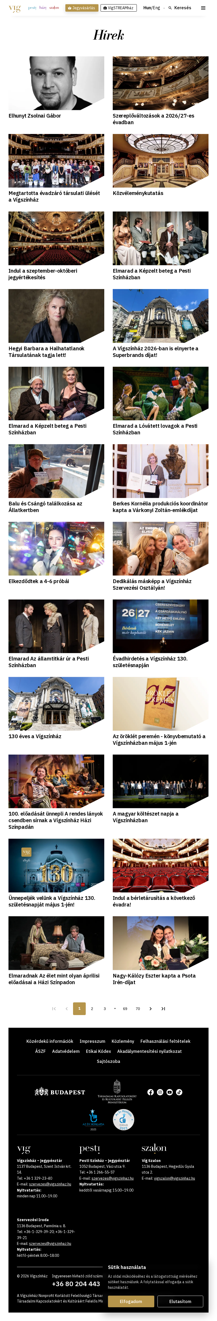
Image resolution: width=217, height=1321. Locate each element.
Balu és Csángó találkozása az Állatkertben (45, 507)
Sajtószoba (108, 1061)
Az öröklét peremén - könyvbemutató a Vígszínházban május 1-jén (159, 739)
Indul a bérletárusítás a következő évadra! (154, 901)
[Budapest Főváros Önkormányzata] (60, 1094)
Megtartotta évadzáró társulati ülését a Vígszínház (54, 196)
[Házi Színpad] (42, 8)
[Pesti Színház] (32, 8)
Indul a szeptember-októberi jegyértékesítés (42, 274)
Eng (156, 8)
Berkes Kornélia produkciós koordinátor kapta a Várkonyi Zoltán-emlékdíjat (160, 507)
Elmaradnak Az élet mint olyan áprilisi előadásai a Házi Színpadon (53, 979)
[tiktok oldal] (179, 1092)
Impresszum (92, 1041)
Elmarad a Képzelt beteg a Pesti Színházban (152, 274)
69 (125, 1009)
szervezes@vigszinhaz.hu (50, 1184)
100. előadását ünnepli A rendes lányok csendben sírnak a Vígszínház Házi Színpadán (55, 820)
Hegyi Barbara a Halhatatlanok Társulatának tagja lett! (46, 352)
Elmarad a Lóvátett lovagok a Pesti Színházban (155, 429)
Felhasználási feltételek (166, 1041)
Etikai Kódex (98, 1051)
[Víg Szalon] (54, 8)
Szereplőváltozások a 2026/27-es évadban (153, 119)
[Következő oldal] (150, 1008)
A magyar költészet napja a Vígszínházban (146, 817)
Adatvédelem (66, 1051)
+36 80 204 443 (76, 1284)
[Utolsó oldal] (163, 1008)
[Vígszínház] (14, 8)
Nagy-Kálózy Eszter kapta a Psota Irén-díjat (154, 979)
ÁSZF (40, 1051)
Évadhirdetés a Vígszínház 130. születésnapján (150, 662)
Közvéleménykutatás (138, 193)
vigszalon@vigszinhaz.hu (174, 1178)
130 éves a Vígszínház (34, 736)
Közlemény (123, 1041)
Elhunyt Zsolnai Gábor (34, 115)
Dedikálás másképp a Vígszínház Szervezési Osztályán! (152, 584)
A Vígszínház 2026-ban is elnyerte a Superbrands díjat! (155, 352)
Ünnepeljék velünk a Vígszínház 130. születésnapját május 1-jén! (51, 901)
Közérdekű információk (49, 1041)
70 (138, 1009)
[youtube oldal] (169, 1092)
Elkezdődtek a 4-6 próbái (38, 581)
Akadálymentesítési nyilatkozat (149, 1051)
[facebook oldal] (150, 1092)
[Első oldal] (54, 1008)
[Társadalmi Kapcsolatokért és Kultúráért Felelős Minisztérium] (117, 1101)
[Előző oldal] (66, 1008)
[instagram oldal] (160, 1092)
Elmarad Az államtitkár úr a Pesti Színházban (48, 662)
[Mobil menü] (203, 8)
